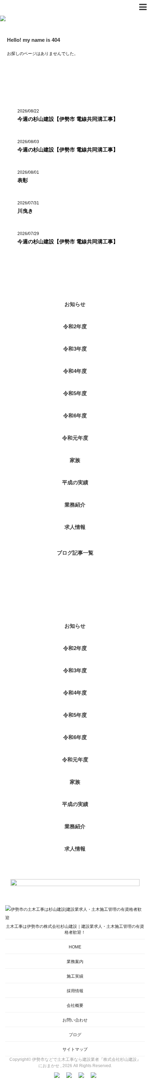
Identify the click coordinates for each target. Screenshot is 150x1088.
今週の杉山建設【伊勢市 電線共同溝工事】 (67, 119)
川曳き (25, 211)
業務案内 (75, 961)
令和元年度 (75, 438)
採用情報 (75, 990)
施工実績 (75, 976)
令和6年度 (75, 415)
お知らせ (75, 304)
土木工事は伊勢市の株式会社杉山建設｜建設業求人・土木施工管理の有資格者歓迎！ (75, 929)
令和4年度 (75, 371)
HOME (75, 947)
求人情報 (75, 527)
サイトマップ (75, 1049)
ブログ (75, 1034)
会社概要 (75, 1005)
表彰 (22, 180)
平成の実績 (75, 482)
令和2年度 (75, 326)
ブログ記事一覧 (75, 553)
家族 (75, 460)
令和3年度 (75, 349)
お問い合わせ (75, 1020)
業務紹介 (75, 505)
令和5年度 (75, 393)
